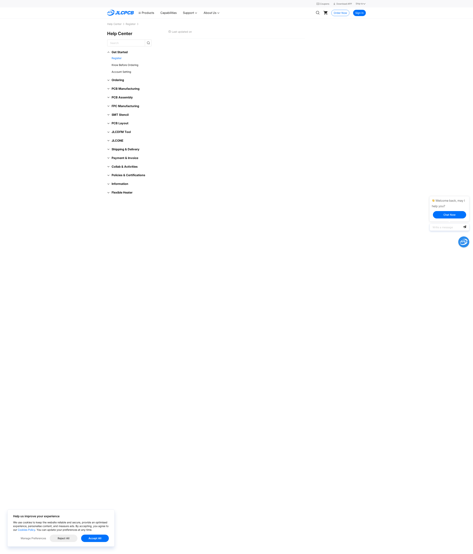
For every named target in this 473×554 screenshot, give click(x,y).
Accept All (95, 538)
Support (189, 13)
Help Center (114, 23)
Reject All (63, 538)
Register (131, 23)
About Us (210, 13)
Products (148, 13)
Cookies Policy (26, 529)
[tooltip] (449, 209)
